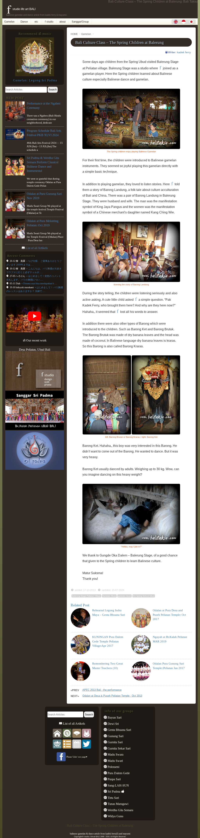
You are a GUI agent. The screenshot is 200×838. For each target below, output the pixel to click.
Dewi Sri (113, 723)
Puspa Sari (114, 779)
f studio (49, 21)
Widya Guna (115, 816)
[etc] (66, 743)
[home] (57, 733)
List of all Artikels (37, 248)
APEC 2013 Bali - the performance (101, 689)
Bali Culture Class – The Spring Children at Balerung (119, 42)
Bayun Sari (114, 717)
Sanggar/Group (80, 21)
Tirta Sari (113, 797)
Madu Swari (115, 760)
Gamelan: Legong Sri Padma (35, 80)
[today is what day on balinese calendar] (76, 743)
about (62, 21)
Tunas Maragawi (117, 803)
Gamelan (9, 21)
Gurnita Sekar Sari (118, 748)
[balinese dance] (76, 733)
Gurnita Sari (115, 742)
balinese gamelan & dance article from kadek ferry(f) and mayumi (100, 833)
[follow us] (86, 743)
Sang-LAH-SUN (118, 785)
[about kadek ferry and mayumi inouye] (86, 733)
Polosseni (113, 766)
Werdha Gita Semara (120, 810)
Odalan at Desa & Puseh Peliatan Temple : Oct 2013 (112, 695)
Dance (24, 21)
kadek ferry (184, 52)
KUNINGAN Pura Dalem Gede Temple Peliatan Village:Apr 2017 (107, 641)
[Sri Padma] (57, 743)
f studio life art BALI (21, 9)
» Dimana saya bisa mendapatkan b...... (39, 283)
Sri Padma (113, 791)
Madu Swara (115, 754)
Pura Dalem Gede (118, 773)
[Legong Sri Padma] (34, 75)
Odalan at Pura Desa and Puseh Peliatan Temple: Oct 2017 (169, 615)
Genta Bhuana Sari (119, 729)
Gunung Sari (115, 736)
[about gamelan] (66, 733)
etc (36, 21)
